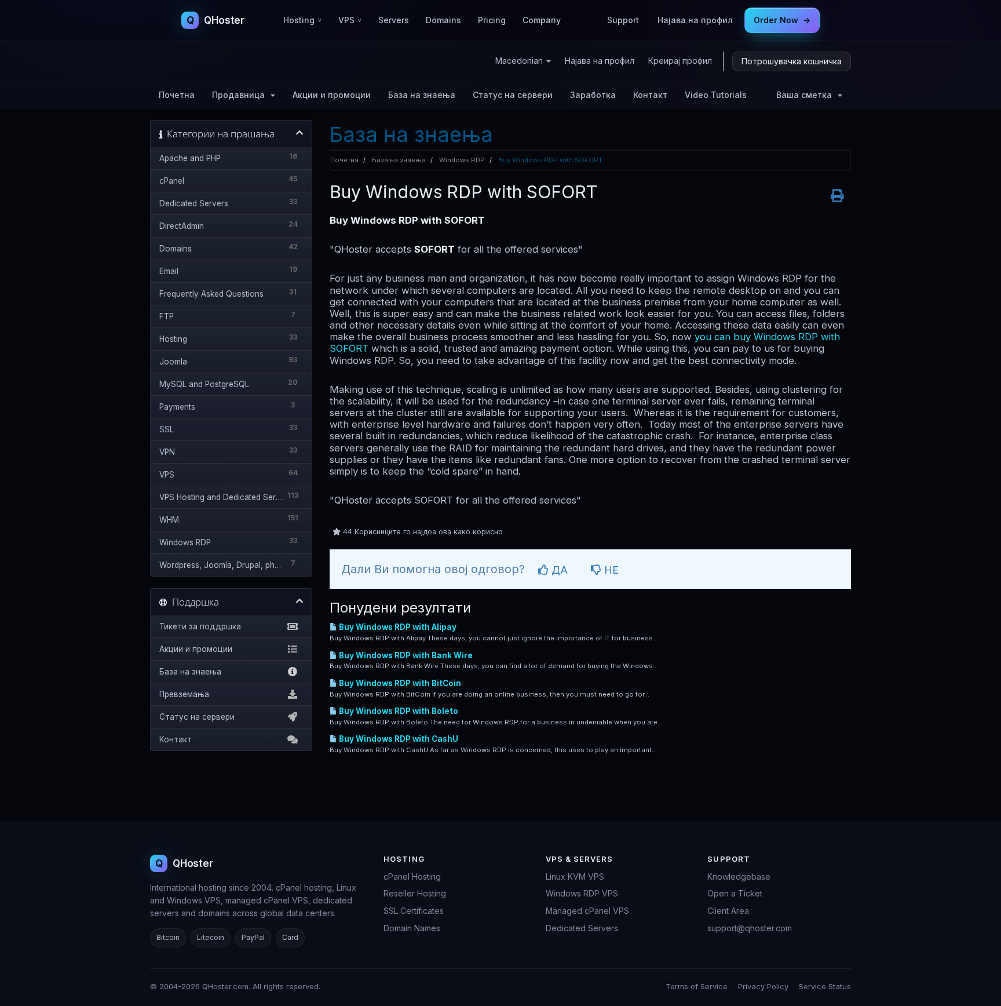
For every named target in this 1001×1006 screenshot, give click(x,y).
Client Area (728, 911)
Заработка (593, 95)
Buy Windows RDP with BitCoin (399, 683)
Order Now (782, 20)
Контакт (650, 95)
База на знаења (421, 95)
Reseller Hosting (414, 893)
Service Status (825, 986)
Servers (393, 20)
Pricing (492, 20)
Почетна (177, 95)
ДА (558, 570)
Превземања (184, 694)
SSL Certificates (413, 911)
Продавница (240, 95)
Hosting (302, 20)
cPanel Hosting (412, 876)
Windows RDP (462, 160)
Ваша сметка (806, 95)
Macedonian (520, 60)
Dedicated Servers (582, 928)
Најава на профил (695, 20)
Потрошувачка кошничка (791, 61)
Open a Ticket (734, 893)
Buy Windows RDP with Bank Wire (405, 655)
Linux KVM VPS (575, 876)
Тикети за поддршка (200, 626)
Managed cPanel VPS (587, 911)
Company (542, 20)
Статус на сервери (513, 95)
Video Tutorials (716, 95)
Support (623, 20)
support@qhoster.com (749, 928)
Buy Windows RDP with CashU (397, 738)
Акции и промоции (332, 95)
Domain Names (411, 928)
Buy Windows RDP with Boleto (397, 711)
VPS (349, 20)
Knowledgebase (738, 876)
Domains (443, 20)
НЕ (610, 570)
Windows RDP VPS (582, 893)
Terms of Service (697, 986)
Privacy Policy (763, 986)
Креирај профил (680, 60)
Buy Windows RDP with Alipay (396, 627)
